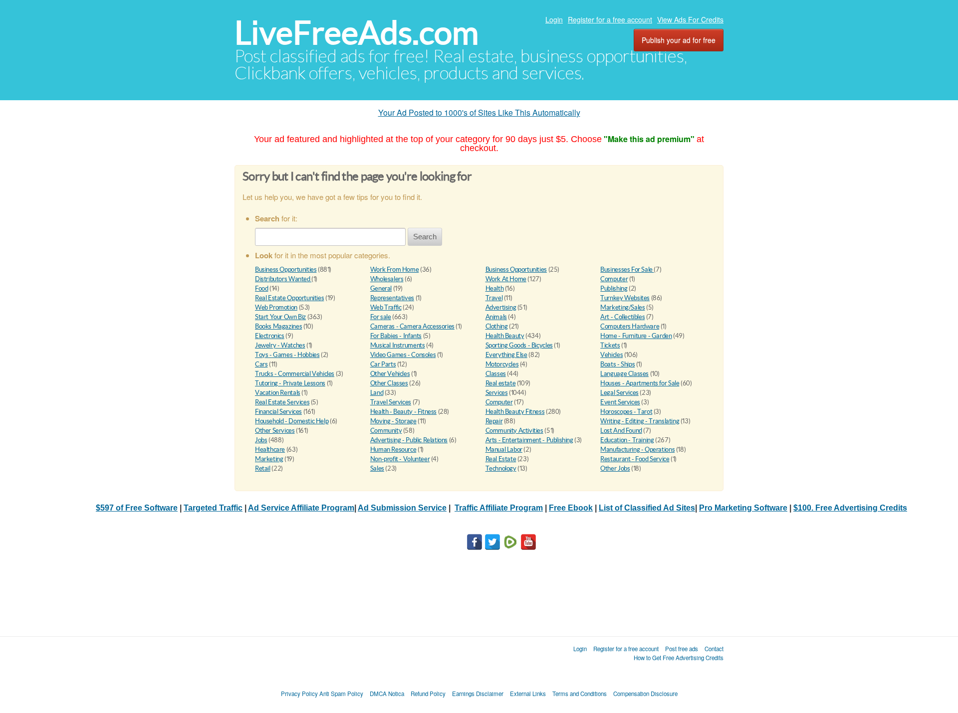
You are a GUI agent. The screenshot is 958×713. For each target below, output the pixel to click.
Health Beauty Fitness (515, 411)
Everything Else (506, 354)
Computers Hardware (629, 326)
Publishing (613, 288)
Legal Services (619, 392)
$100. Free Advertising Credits (850, 508)
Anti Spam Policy (341, 694)
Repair (494, 421)
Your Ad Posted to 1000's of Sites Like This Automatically (479, 112)
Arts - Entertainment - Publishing (529, 440)
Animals (496, 317)
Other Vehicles (390, 373)
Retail (262, 468)
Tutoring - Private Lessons (290, 383)
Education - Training (627, 440)
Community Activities (514, 430)
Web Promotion (276, 307)
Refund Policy (428, 694)
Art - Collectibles (622, 317)
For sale (380, 317)
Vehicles (611, 354)
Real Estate (500, 459)
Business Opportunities (285, 269)
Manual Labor (503, 449)
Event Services (620, 402)
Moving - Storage (393, 421)
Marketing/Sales (622, 307)
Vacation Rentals (277, 392)
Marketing (269, 459)
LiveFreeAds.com (357, 32)
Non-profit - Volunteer (400, 459)
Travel (494, 298)
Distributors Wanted (283, 279)
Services (496, 392)
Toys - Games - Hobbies (287, 354)
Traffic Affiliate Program (499, 508)
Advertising (500, 307)
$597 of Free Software (137, 508)
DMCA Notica (387, 694)
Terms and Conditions (579, 694)
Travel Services (390, 402)
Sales (377, 468)
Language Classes (624, 373)
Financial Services (278, 411)
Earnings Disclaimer (477, 694)
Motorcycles (502, 364)
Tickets (610, 345)
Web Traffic (386, 307)
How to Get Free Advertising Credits (678, 658)
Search (425, 236)
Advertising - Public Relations (409, 440)
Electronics (269, 336)
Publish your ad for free (679, 40)
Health (494, 288)
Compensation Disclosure (645, 694)
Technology (500, 468)
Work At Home (505, 279)
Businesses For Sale (627, 269)
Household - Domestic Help (291, 421)
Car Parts (383, 364)
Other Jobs (615, 468)
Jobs (261, 440)
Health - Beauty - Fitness (403, 411)
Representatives (392, 298)
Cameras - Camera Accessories (412, 326)
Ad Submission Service (402, 508)
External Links (528, 694)
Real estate (500, 383)
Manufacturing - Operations (637, 449)
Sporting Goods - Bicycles (519, 345)
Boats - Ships (617, 364)
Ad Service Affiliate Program (301, 508)
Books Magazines (278, 326)
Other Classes (389, 383)
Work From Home (394, 269)
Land (376, 392)
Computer (614, 279)
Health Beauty (504, 336)
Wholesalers (387, 279)
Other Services (275, 430)
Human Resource (393, 449)
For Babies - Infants (396, 336)
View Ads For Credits (690, 19)
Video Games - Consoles (403, 354)
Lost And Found (621, 430)
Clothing (496, 326)
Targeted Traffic (213, 508)
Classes (495, 373)
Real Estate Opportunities (289, 298)
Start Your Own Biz (280, 317)
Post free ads (681, 649)
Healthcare (270, 449)
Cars (261, 364)
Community (386, 430)
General (381, 288)
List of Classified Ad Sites (647, 508)
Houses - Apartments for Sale (639, 383)
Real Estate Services (282, 402)
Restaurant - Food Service (634, 459)
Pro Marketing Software (743, 508)
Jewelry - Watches (280, 345)
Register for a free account (610, 19)
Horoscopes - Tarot (626, 411)
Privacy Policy (299, 694)
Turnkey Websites (625, 298)
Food (261, 288)
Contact (714, 649)
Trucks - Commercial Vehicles (294, 373)
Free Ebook (571, 508)
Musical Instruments (397, 345)
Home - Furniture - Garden (636, 336)
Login (554, 19)
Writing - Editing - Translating (639, 421)
